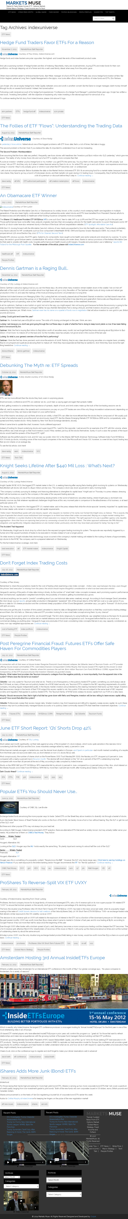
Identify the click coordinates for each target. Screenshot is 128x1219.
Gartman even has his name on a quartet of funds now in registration (59, 310)
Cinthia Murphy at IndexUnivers (20, 1099)
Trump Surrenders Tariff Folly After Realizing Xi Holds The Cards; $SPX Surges (21, 1132)
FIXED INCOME (54, 12)
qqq (53, 777)
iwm (46, 777)
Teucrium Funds (95, 714)
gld (24, 777)
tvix (69, 943)
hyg (43, 868)
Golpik (93, 1216)
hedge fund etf (29, 111)
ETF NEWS (12, 12)
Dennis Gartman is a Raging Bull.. (34, 268)
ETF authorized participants (35, 181)
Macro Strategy (108, 1149)
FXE (17, 777)
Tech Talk (18, 458)
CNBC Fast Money (9, 868)
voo (91, 943)
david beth (6, 1057)
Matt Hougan (93, 868)
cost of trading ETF (9, 629)
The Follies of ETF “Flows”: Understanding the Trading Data (61, 125)
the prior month (39, 759)
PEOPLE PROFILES (85, 12)
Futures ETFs (15, 714)
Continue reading (85, 176)
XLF (18, 853)
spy (60, 777)
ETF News (6, 34)
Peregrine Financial (64, 714)
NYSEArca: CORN (45, 714)
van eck (44, 1104)
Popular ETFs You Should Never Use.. (38, 791)
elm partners (7, 111)
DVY (22, 868)
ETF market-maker (30, 549)
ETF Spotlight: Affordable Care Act (98, 224)
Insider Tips (92, 1146)
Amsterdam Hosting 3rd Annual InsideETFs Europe (52, 957)
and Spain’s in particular (83, 750)
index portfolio (27, 629)
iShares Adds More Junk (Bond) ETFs (38, 1071)
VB (103, 868)
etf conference (20, 1057)
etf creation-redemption (59, 181)
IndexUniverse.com (76, 244)
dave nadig (6, 181)
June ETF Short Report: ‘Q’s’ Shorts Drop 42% (45, 728)
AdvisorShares (7, 351)
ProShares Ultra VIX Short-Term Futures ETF (46, 943)
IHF (45, 219)
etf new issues (7, 1104)
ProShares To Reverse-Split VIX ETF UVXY (43, 882)
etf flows (75, 181)
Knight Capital (62, 549)
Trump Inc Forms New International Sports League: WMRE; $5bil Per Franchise (21, 1124)
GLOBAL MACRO (41, 12)
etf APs (17, 181)
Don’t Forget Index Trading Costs (33, 562)
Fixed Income (93, 1149)
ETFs (18, 111)
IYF (18, 856)
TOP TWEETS (109, 12)
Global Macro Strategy (24, 950)
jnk (83, 868)
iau (49, 868)
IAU (31, 846)
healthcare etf (7, 254)
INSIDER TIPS (98, 12)
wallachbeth (49, 1057)
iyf (77, 868)
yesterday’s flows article (11, 144)
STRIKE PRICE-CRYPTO (25, 12)
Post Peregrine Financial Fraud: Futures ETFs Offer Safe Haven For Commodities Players (57, 646)
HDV (36, 868)
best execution (8, 549)
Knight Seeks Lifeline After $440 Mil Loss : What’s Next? (57, 465)
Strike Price (116, 1146)
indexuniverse (44, 111)
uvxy (76, 943)
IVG (38, 451)
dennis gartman (23, 351)
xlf (109, 868)
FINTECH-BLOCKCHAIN (69, 12)
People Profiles (8, 260)
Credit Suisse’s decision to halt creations (34, 911)
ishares (35, 1104)
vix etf (84, 943)
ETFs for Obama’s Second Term (49, 233)
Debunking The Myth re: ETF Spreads (39, 365)
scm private (58, 111)
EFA (3, 777)
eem (16, 451)
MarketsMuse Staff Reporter (32, 49)
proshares (21, 943)
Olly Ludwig (33, 740)
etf (19, 549)
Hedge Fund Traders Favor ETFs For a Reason (47, 42)
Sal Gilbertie (80, 714)
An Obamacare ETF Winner (28, 195)
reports (22, 601)
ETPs (4, 714)
